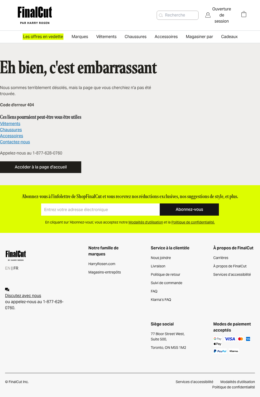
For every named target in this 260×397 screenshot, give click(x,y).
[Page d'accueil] (50, 15)
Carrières (220, 257)
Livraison (158, 266)
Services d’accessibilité (232, 274)
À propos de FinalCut (230, 266)
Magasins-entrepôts (104, 272)
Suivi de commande (166, 283)
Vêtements (10, 123)
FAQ (154, 291)
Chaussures (11, 129)
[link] (218, 15)
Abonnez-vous (189, 209)
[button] (161, 15)
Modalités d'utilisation (237, 381)
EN (7, 268)
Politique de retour (165, 274)
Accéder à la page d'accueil (41, 167)
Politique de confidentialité (233, 387)
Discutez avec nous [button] (23, 295)
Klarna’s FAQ (161, 299)
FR (15, 268)
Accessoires (11, 136)
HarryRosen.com (101, 264)
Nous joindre (161, 257)
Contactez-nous (15, 142)
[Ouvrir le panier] (244, 14)
